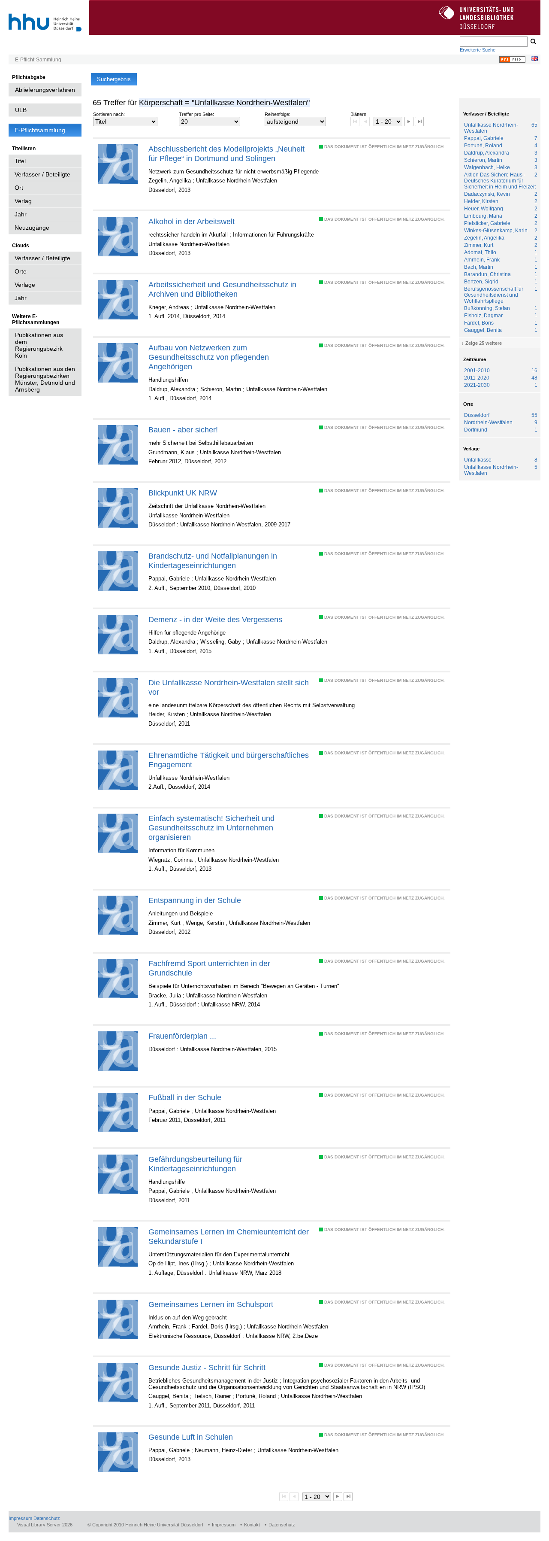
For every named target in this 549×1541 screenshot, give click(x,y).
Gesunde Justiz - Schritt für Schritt (206, 1367)
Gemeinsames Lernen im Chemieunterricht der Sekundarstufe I (228, 1236)
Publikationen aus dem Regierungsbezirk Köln (39, 345)
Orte (21, 271)
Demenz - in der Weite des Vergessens (215, 619)
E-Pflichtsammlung (40, 130)
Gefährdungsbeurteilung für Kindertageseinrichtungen (195, 1164)
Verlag (23, 201)
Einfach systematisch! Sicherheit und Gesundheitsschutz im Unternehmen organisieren (211, 828)
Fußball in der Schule (184, 1097)
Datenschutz (46, 1518)
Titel (20, 161)
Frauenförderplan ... (182, 1035)
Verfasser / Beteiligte (42, 174)
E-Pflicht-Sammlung (38, 60)
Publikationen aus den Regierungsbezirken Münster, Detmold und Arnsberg (45, 379)
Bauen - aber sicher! (183, 429)
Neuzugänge (32, 227)
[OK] (533, 41)
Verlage (25, 284)
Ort (19, 187)
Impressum (20, 1518)
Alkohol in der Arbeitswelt (191, 221)
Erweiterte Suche (477, 49)
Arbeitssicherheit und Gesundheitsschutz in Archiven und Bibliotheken (222, 289)
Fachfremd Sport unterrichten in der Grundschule (209, 968)
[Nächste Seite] (408, 121)
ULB (21, 109)
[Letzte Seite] (419, 121)
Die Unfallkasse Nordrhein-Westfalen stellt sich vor (228, 687)
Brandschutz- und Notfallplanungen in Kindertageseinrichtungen (212, 560)
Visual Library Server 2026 (44, 1524)
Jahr (21, 214)
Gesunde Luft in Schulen (190, 1436)
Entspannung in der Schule (194, 900)
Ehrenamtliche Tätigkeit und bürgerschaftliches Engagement (228, 760)
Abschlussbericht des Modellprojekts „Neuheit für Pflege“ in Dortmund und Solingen (226, 153)
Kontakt (252, 1524)
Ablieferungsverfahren (45, 89)
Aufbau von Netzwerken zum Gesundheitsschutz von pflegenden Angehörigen (208, 357)
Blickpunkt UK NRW (182, 492)
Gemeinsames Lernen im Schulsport (210, 1304)
